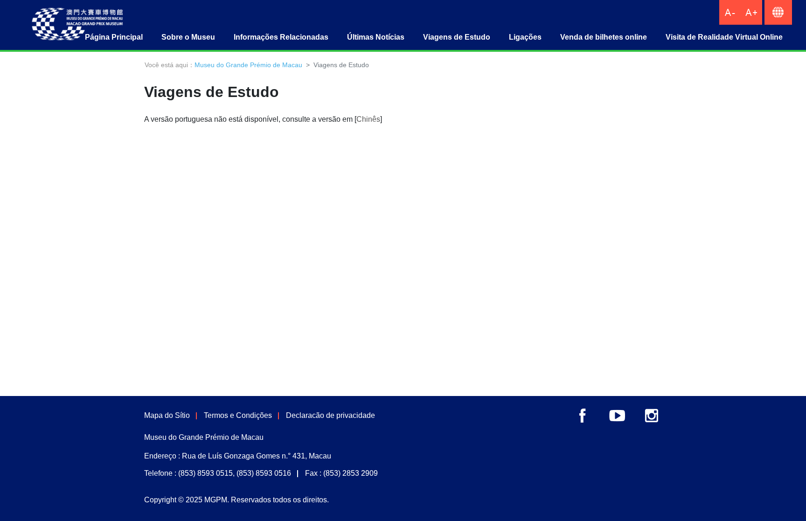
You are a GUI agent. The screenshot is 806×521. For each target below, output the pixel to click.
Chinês (368, 119)
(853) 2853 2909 (350, 473)
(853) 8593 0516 (263, 473)
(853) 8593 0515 (205, 473)
